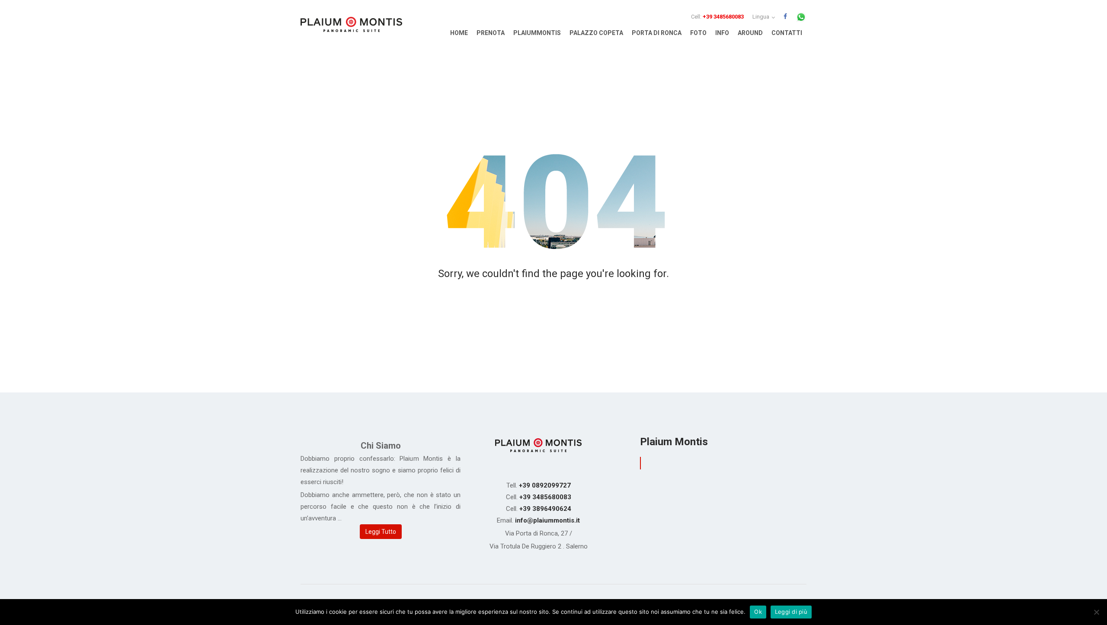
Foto (698, 32)
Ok (758, 611)
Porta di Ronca (656, 32)
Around (750, 32)
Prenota (491, 32)
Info (722, 32)
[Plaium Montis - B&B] (351, 26)
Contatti (786, 32)
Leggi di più (791, 611)
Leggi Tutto (380, 531)
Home (459, 32)
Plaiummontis (537, 32)
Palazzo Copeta (596, 32)
